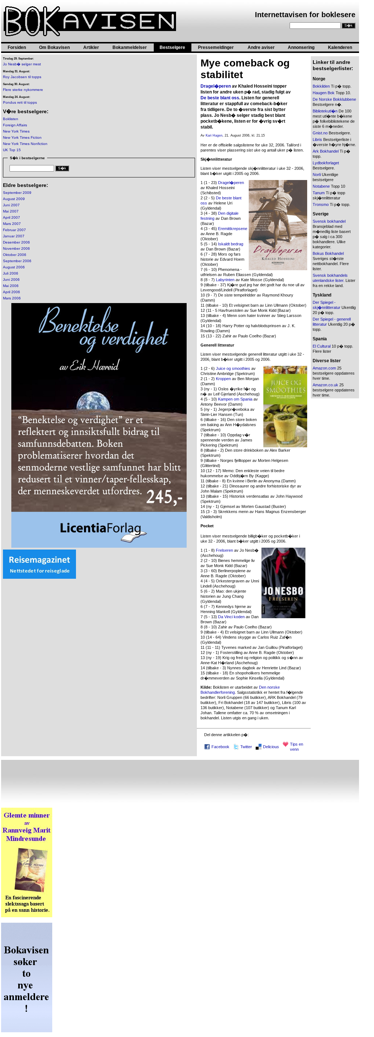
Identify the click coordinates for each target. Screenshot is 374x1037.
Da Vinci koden (231, 617)
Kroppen (223, 378)
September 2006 (17, 261)
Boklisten (10, 119)
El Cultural (322, 346)
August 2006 (14, 267)
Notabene (321, 186)
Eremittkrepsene (232, 228)
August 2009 (14, 199)
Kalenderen (340, 47)
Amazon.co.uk (325, 385)
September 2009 (17, 193)
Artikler (91, 47)
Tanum (319, 193)
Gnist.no (320, 133)
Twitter (246, 747)
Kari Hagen (214, 135)
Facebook (220, 747)
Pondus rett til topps (20, 102)
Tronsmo (321, 204)
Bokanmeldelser (129, 47)
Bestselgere (172, 47)
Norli (317, 174)
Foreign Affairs (15, 125)
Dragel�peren (216, 86)
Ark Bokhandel (326, 151)
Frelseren (224, 550)
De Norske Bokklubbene (334, 99)
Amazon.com (324, 368)
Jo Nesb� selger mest (22, 64)
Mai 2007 (11, 211)
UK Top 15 (12, 150)
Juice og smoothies (233, 368)
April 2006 (11, 292)
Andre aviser (261, 47)
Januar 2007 (13, 236)
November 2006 (16, 248)
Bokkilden (321, 86)
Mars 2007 (12, 224)
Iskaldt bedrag (230, 244)
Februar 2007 (14, 230)
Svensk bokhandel (329, 221)
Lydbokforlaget (326, 163)
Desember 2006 (16, 242)
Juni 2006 (11, 280)
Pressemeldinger (216, 47)
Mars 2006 (12, 298)
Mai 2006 (11, 286)
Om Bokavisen (54, 47)
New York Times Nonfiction (25, 144)
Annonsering (301, 47)
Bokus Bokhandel (328, 253)
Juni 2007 (11, 205)
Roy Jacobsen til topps (22, 77)
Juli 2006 (10, 273)
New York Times (16, 131)
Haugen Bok (324, 93)
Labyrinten (225, 280)
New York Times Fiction (22, 137)
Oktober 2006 (14, 255)
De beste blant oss (220, 97)
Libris (317, 139)
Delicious (271, 747)
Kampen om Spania (235, 399)
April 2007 (11, 217)
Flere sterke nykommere (23, 90)
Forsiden (17, 47)
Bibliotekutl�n (325, 111)
